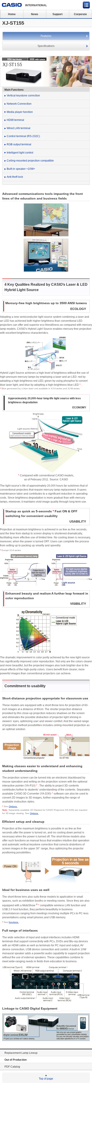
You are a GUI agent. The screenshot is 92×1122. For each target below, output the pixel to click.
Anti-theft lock (15, 176)
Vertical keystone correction (23, 95)
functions (14, 922)
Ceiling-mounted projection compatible (30, 160)
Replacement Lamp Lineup (21, 1052)
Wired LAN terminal (18, 128)
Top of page (46, 1078)
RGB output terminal (19, 144)
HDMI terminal (15, 120)
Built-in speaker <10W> (21, 168)
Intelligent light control (20, 152)
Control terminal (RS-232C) (23, 136)
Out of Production (15, 1059)
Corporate (80, 14)
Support (57, 14)
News (34, 14)
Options (13, 806)
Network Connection (19, 103)
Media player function (20, 112)
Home (12, 14)
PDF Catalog (12, 1066)
